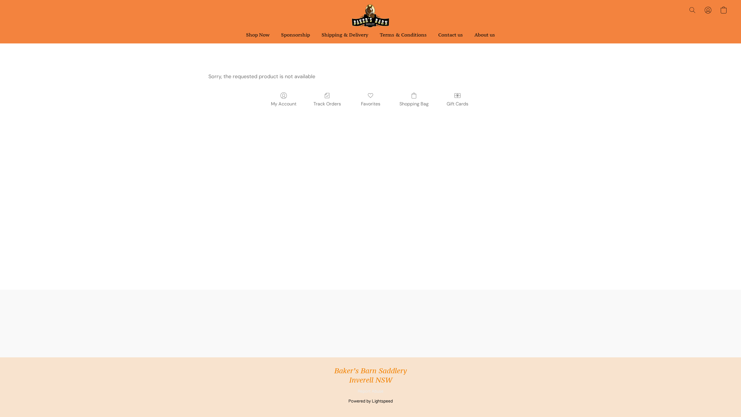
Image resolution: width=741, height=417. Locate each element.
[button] (370, 16)
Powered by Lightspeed (371, 401)
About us (484, 35)
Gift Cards (457, 104)
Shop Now (257, 35)
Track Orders (327, 104)
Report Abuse (371, 391)
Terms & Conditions (403, 35)
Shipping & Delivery (345, 35)
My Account (283, 104)
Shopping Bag (414, 104)
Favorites (370, 104)
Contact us (450, 35)
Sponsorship (295, 35)
